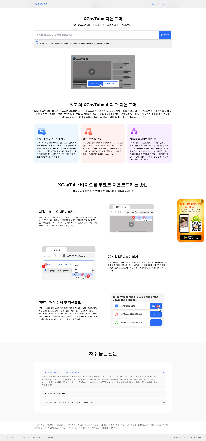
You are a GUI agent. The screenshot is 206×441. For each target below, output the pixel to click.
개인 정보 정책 (23, 437)
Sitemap (49, 437)
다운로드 (165, 35)
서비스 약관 (160, 425)
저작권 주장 (37, 437)
